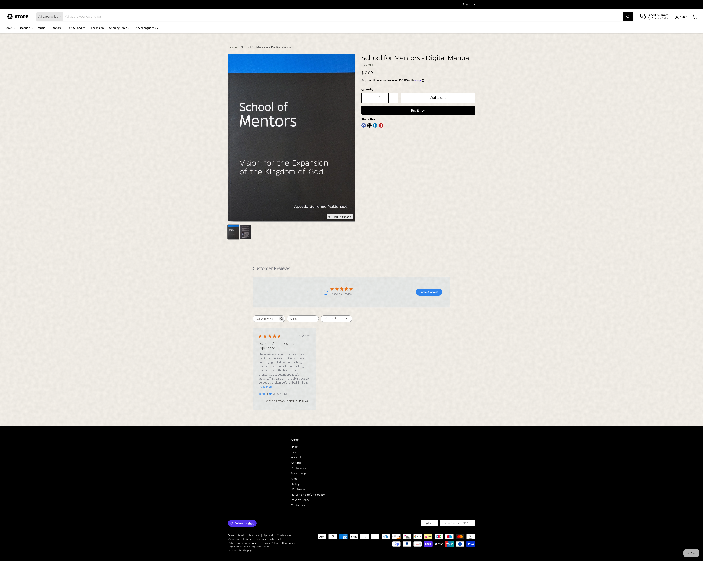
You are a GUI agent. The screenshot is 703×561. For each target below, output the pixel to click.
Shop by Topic (118, 28)
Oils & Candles (76, 28)
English (467, 4)
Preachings (298, 473)
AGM (369, 65)
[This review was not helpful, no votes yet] (306, 401)
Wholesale (298, 489)
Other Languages (145, 28)
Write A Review (429, 292)
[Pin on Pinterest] (381, 125)
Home (232, 47)
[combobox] (303, 318)
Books (9, 28)
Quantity (367, 89)
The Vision (97, 28)
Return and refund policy (308, 494)
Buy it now (418, 110)
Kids (294, 478)
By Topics (297, 484)
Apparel (57, 28)
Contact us (298, 505)
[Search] (628, 16)
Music (42, 28)
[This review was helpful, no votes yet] (300, 401)
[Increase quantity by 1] (393, 98)
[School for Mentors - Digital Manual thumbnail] (233, 232)
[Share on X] (369, 125)
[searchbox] (265, 319)
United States (455, 523)
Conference (298, 468)
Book (294, 447)
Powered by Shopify (240, 550)
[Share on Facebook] (363, 125)
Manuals (25, 28)
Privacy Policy (300, 500)
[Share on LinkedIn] (375, 125)
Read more (266, 386)
